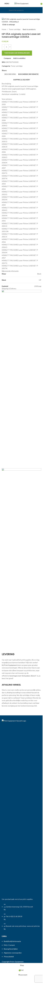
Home (4, 29)
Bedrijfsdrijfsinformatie (12, 941)
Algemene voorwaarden (13, 953)
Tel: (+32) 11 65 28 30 (14, 916)
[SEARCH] (33, 10)
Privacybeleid (9, 957)
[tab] (10, 74)
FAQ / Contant (9, 945)
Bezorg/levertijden (11, 949)
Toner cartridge (14, 29)
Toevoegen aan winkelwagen (17, 53)
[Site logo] (21, 3)
